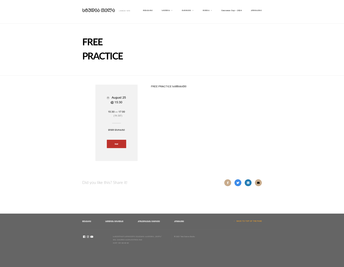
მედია (206, 10)
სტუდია (166, 10)
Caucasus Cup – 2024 (231, 10)
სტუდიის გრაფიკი (114, 221)
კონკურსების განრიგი (149, 221)
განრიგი (186, 10)
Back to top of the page (249, 221)
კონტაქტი (256, 10)
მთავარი (148, 10)
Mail (116, 144)
